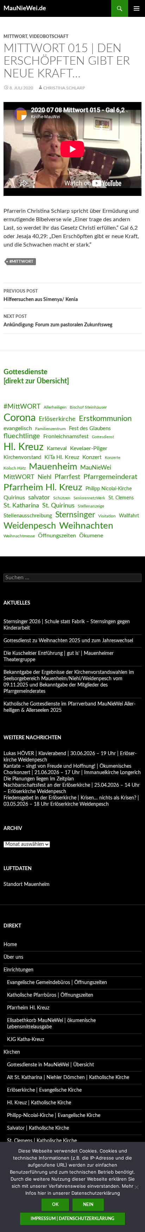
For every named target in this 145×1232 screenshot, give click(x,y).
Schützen (61, 498)
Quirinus (14, 497)
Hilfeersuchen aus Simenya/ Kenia (41, 295)
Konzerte (112, 458)
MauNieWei (95, 468)
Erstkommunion (105, 418)
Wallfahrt (129, 515)
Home (10, 944)
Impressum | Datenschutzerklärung (72, 1219)
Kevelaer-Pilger (88, 448)
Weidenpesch (30, 526)
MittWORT (15, 36)
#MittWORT (21, 261)
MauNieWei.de (25, 8)
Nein (88, 1204)
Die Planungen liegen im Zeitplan (39, 779)
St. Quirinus (58, 505)
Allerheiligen (55, 407)
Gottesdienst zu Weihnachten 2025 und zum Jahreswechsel (68, 640)
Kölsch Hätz (15, 468)
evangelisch (18, 428)
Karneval (57, 448)
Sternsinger (75, 515)
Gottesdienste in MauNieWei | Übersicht (50, 1064)
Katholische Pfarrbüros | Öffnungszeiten (50, 995)
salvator (39, 497)
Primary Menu (136, 8)
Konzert (92, 457)
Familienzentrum (50, 429)
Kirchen (12, 1052)
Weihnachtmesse (19, 536)
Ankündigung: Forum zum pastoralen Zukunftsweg (58, 320)
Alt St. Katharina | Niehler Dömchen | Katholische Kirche (68, 1077)
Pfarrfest (67, 477)
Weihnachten (86, 525)
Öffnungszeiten (57, 535)
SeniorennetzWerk (89, 498)
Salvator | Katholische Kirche (38, 1128)
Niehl (44, 477)
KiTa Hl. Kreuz (61, 457)
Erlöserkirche (57, 419)
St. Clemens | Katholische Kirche (42, 1140)
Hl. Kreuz (24, 447)
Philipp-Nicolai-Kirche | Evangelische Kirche (53, 1115)
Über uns (13, 957)
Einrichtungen (18, 970)
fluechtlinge (22, 436)
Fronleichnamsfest (66, 436)
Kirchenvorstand (22, 457)
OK (55, 1204)
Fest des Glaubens (90, 428)
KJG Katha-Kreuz (25, 1039)
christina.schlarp (64, 88)
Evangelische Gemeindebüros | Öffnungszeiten (57, 982)
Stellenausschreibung (28, 515)
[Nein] (136, 1186)
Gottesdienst (103, 437)
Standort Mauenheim (27, 884)
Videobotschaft (48, 36)
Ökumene (91, 535)
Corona (20, 418)
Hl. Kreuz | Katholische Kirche (39, 1102)
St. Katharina (21, 505)
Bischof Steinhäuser (88, 407)
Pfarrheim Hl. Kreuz (43, 487)
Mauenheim (53, 466)
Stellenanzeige (91, 506)
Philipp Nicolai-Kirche (109, 488)
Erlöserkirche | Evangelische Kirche (44, 1090)
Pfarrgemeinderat (110, 476)
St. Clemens (121, 498)
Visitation (107, 516)
